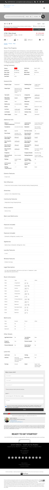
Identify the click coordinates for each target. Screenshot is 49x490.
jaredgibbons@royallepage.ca (24, 2)
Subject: (7, 393)
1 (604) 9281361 (13, 420)
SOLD (44, 13)
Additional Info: (9, 120)
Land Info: (7, 351)
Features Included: (9, 224)
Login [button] (43, 23)
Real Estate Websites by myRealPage (37, 471)
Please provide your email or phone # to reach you (15, 389)
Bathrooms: (7, 318)
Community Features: (10, 199)
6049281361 (11, 2)
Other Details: (8, 334)
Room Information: (10, 277)
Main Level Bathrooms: (11, 216)
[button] (10, 2)
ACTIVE (40, 13)
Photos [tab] (10, 43)
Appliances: (7, 241)
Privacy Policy (29, 471)
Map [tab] (14, 43)
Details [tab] (6, 43)
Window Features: (9, 259)
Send (24, 409)
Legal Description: (9, 267)
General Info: (8, 81)
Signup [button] (38, 23)
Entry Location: (8, 207)
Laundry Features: (9, 250)
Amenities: (7, 190)
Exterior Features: (9, 173)
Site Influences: (8, 182)
